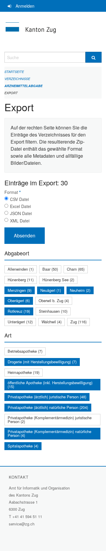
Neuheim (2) (80, 290)
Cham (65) (76, 269)
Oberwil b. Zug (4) (54, 300)
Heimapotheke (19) (23, 372)
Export (11, 93)
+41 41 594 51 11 (27, 516)
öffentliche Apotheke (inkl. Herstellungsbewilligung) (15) (50, 384)
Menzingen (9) (20, 290)
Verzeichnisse (17, 78)
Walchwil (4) (52, 321)
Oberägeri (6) (19, 300)
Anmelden (25, 6)
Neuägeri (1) (50, 290)
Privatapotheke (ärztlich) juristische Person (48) (47, 396)
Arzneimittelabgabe (23, 86)
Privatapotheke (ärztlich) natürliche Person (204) (48, 407)
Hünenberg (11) (21, 279)
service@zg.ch (21, 524)
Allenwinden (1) (21, 269)
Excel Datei (20, 206)
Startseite (14, 71)
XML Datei (19, 221)
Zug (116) (78, 321)
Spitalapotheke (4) (23, 446)
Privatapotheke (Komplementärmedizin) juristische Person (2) (50, 419)
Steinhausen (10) (53, 311)
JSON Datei (21, 213)
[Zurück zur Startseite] (53, 31)
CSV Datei (19, 199)
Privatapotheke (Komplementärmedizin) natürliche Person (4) (49, 433)
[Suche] (93, 57)
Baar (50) (50, 269)
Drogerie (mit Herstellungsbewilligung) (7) (42, 361)
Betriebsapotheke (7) (25, 351)
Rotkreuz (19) (19, 311)
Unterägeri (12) (20, 321)
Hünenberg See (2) (58, 279)
